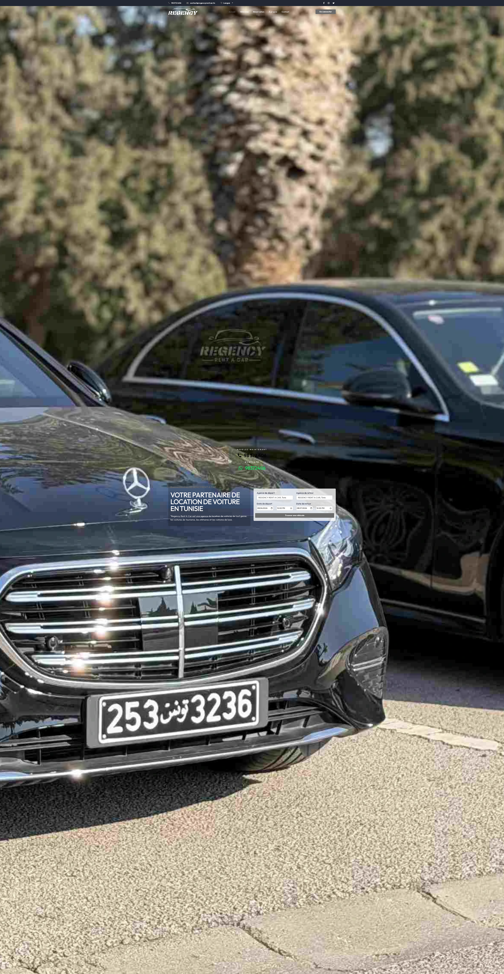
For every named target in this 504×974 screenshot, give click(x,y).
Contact (285, 12)
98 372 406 (253, 455)
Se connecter (325, 12)
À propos (273, 12)
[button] (226, 3)
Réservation (258, 12)
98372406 (254, 468)
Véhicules (244, 12)
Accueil (232, 12)
